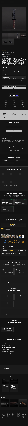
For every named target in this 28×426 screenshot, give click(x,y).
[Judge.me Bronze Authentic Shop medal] (15, 241)
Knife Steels (18, 413)
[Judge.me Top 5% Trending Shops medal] (19, 241)
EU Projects (24, 423)
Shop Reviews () (11, 246)
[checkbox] (2, 86)
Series (8, 415)
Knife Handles (18, 414)
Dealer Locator (14, 414)
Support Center (24, 414)
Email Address (7, 125)
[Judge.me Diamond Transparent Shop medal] (4, 241)
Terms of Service (20, 423)
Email (2, 83)
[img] (14, 224)
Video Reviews (14, 415)
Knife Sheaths (18, 415)
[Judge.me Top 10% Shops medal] (23, 241)
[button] (14, 50)
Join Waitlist (14, 88)
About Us (13, 413)
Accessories (8, 416)
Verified (13, 244)
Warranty (23, 415)
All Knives (8, 413)
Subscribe (14, 130)
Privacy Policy (23, 416)
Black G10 (18, 71)
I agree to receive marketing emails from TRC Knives (9, 86)
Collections (8, 414)
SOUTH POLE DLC (5, 250)
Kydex (6, 74)
